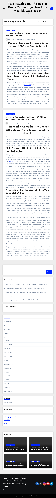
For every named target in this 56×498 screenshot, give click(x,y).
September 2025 (8, 364)
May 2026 (6, 333)
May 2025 (6, 380)
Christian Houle (12, 39)
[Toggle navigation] (4, 8)
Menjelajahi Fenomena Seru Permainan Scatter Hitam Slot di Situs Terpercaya (25, 292)
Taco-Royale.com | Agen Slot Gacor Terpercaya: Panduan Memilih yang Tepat (27, 7)
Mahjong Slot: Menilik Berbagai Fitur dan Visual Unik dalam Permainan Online (25, 284)
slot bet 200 (7, 420)
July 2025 (6, 372)
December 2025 (8, 352)
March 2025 (7, 387)
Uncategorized (10, 30)
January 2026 (8, 348)
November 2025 (8, 356)
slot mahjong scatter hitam (11, 417)
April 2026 (6, 337)
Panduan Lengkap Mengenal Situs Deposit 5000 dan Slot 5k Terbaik (22, 300)
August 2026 (7, 321)
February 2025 (8, 391)
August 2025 (7, 368)
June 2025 (7, 376)
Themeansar (39, 496)
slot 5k (11, 161)
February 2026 (8, 345)
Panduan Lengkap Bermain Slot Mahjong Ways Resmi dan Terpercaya (23, 296)
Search (6, 267)
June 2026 (7, 329)
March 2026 (7, 341)
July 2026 (6, 325)
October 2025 (7, 360)
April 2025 (6, 383)
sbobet (5, 423)
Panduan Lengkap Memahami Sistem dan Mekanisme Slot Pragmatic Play (24, 288)
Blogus (32, 496)
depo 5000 (27, 85)
